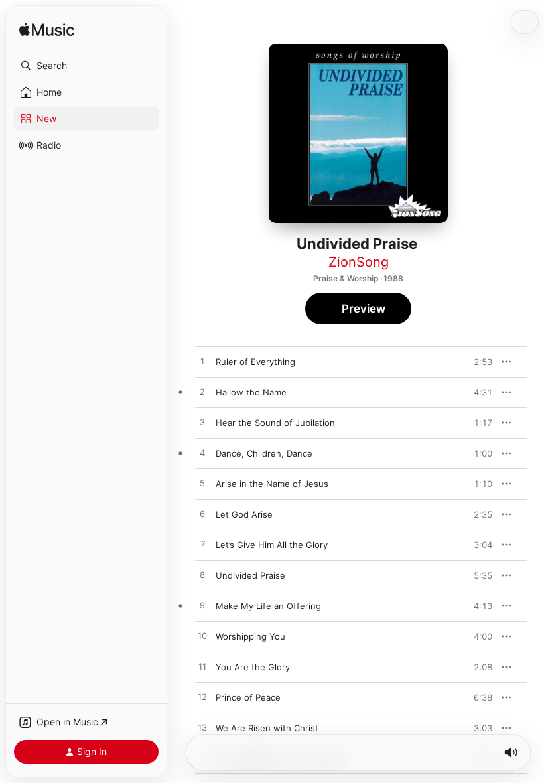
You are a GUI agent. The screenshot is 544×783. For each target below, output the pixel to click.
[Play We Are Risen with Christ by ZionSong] (202, 728)
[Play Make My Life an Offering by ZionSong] (202, 606)
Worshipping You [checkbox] (250, 636)
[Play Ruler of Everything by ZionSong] (202, 362)
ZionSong (358, 262)
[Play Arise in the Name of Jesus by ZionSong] (202, 484)
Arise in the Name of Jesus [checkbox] (272, 483)
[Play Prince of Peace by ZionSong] (202, 697)
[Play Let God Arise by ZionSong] (202, 514)
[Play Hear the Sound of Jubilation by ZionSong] (202, 423)
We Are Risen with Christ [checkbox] (267, 728)
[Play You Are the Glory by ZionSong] (202, 667)
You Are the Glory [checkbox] (253, 667)
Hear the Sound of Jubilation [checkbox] (275, 422)
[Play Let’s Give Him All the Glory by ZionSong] (202, 545)
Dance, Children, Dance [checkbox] (264, 453)
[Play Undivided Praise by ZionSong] (202, 575)
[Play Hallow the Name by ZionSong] (202, 392)
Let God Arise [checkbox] (244, 514)
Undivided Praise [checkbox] (250, 575)
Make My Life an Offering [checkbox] (268, 606)
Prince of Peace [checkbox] (248, 697)
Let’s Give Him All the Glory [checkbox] (272, 544)
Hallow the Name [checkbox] (251, 392)
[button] (86, 65)
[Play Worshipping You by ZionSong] (202, 636)
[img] (46, 30)
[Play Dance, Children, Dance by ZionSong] (202, 453)
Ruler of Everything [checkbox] (255, 361)
